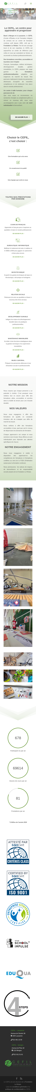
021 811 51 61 (18, 1054)
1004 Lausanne (17, 1036)
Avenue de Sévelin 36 (18, 1033)
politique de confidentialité (14, 1089)
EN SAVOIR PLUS (21, 117)
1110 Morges (17, 1050)
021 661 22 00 (17, 1040)
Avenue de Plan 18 (18, 1048)
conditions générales (19, 1087)
